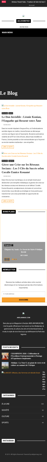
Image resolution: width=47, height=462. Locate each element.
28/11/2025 (24, 255)
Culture (5, 416)
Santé (11, 113)
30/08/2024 (7, 125)
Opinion (11, 161)
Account (31, 5)
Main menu (7, 32)
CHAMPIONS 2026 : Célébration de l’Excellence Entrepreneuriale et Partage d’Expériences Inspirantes (26, 356)
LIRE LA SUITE (8, 147)
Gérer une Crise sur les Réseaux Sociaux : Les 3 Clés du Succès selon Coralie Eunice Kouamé (23, 168)
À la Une (4, 113)
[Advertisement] (23, 62)
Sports (5, 422)
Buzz (3, 2)
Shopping (7, 245)
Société (5, 410)
